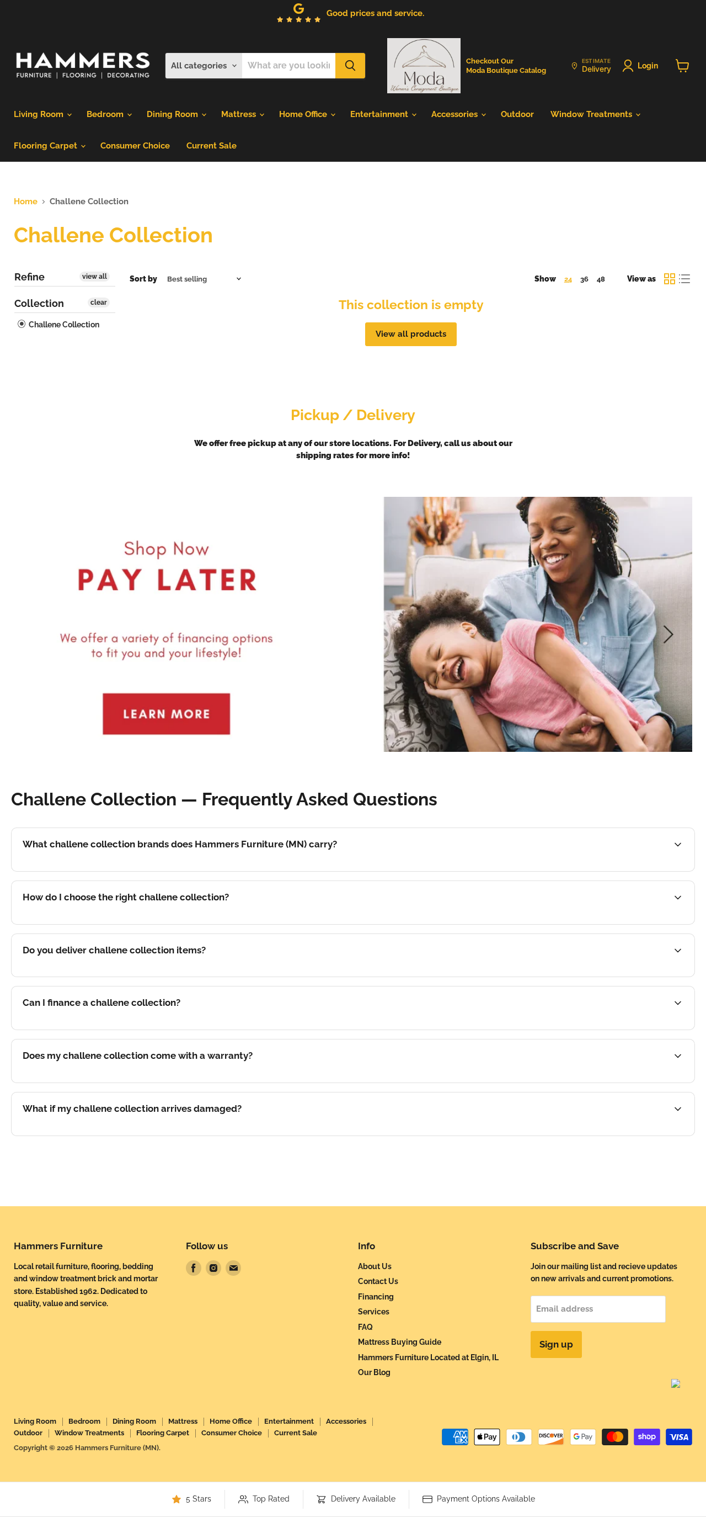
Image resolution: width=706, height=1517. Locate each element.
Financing (376, 1296)
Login (648, 65)
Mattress (239, 114)
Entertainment (380, 114)
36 (584, 279)
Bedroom (106, 114)
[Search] (350, 65)
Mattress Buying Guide (399, 1342)
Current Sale (211, 146)
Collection (39, 303)
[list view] (685, 279)
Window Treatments (592, 114)
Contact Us (378, 1281)
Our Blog (374, 1372)
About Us (375, 1266)
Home (26, 201)
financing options (110, 1028)
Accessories (455, 114)
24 (568, 279)
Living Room (40, 114)
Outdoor (517, 114)
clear (98, 302)
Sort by (143, 278)
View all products (411, 334)
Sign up (556, 1344)
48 (601, 279)
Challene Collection (63, 324)
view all (94, 276)
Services (373, 1311)
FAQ (365, 1327)
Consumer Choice (135, 146)
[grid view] (669, 279)
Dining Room (173, 114)
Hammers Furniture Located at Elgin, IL (428, 1357)
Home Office (304, 114)
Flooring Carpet (46, 146)
